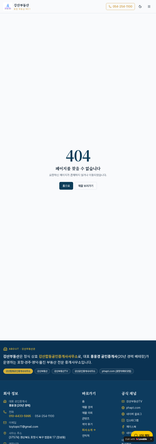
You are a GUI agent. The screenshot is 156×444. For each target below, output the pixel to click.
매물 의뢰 (87, 412)
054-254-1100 (122, 6)
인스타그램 (132, 420)
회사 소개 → (89, 430)
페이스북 (131, 426)
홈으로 (66, 185)
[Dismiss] (151, 439)
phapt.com (133, 407)
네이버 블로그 (134, 414)
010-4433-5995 (20, 416)
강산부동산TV (134, 401)
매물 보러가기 (85, 185)
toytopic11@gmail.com (23, 426)
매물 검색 (87, 407)
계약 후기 (87, 424)
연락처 (85, 435)
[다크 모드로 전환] (140, 6)
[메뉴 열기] (149, 6)
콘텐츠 (85, 418)
